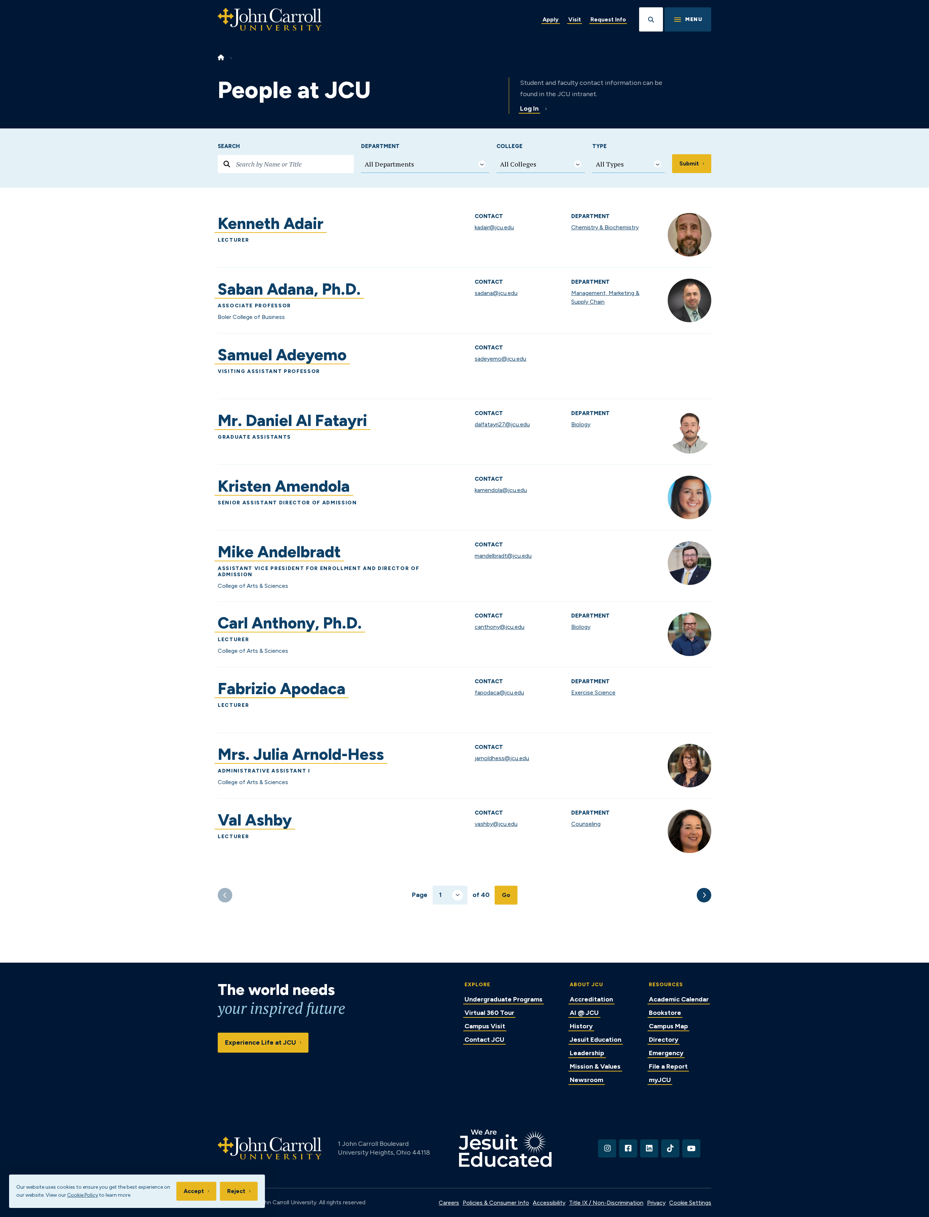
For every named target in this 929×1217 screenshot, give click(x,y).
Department (380, 146)
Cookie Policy (82, 1195)
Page (419, 895)
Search (229, 146)
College (509, 146)
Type (599, 146)
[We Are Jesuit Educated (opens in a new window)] (505, 1148)
